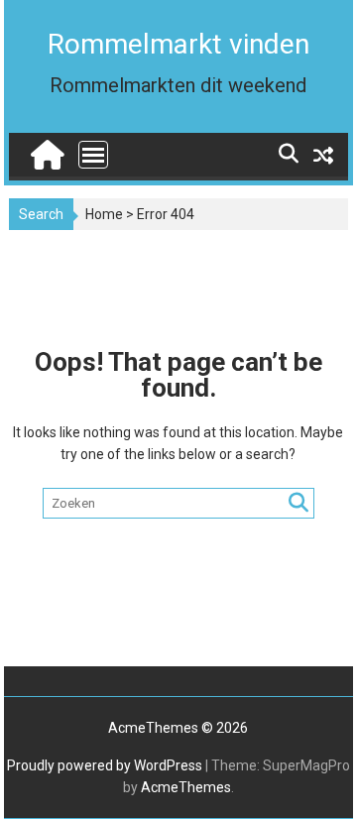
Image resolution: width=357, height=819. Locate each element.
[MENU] (93, 155)
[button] (42, 63)
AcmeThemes (186, 787)
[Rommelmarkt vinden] (45, 150)
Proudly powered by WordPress (104, 765)
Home (104, 214)
